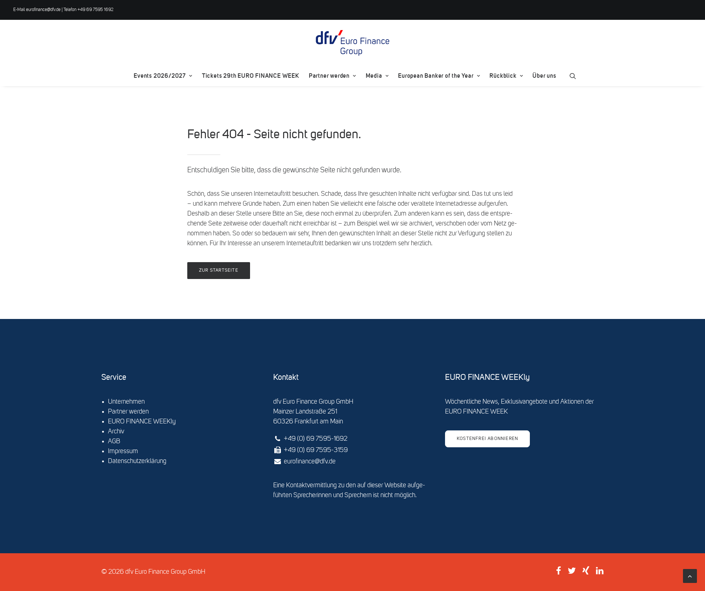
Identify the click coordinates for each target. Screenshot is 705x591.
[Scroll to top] (690, 576)
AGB (114, 441)
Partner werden (329, 75)
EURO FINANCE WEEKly (142, 421)
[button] (573, 76)
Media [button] (374, 75)
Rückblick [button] (502, 75)
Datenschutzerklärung (137, 461)
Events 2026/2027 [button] (160, 75)
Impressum (123, 451)
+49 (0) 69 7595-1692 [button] (315, 439)
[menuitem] (163, 76)
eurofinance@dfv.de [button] (310, 461)
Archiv (116, 431)
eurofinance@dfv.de (43, 10)
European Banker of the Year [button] (436, 75)
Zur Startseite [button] (218, 270)
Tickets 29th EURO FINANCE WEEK (250, 75)
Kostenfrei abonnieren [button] (487, 439)
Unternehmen (126, 402)
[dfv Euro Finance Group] (352, 43)
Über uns (544, 75)
